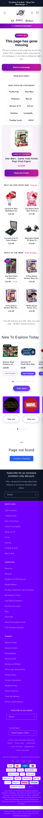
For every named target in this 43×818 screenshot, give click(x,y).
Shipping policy (29, 746)
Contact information (22, 750)
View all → (34, 185)
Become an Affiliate (13, 664)
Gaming (13, 113)
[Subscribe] (35, 495)
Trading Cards (15, 120)
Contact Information (13, 680)
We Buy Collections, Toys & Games (19, 590)
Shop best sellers (21, 76)
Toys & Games (11, 510)
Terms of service (16, 746)
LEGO (31, 120)
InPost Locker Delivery (14, 702)
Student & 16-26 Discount (15, 579)
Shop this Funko (21, 173)
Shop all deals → (32, 253)
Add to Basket (28, 373)
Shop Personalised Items (15, 622)
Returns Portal (11, 642)
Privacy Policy (10, 675)
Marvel (29, 99)
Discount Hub (10, 659)
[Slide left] (9, 381)
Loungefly (28, 113)
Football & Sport (11, 548)
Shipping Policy (11, 686)
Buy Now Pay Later (12, 606)
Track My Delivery (12, 696)
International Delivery (13, 601)
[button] (4, 12)
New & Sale (9, 553)
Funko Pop (14, 92)
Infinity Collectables (20, 740)
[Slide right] (33, 381)
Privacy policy (19, 743)
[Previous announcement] (4, 3)
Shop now (11, 419)
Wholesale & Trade (12, 595)
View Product (10, 373)
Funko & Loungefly (12, 526)
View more (22, 388)
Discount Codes (11, 648)
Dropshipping (10, 653)
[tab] (13, 381)
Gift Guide (9, 617)
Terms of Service (12, 691)
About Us (8, 568)
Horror (30, 106)
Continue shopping (21, 459)
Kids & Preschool (12, 521)
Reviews (8, 574)
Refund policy (31, 743)
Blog (6, 611)
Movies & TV (15, 106)
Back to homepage (21, 67)
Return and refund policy (15, 669)
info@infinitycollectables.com (21, 815)
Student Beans (11, 584)
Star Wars (29, 92)
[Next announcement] (38, 3)
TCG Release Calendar (14, 627)
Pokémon (15, 99)
